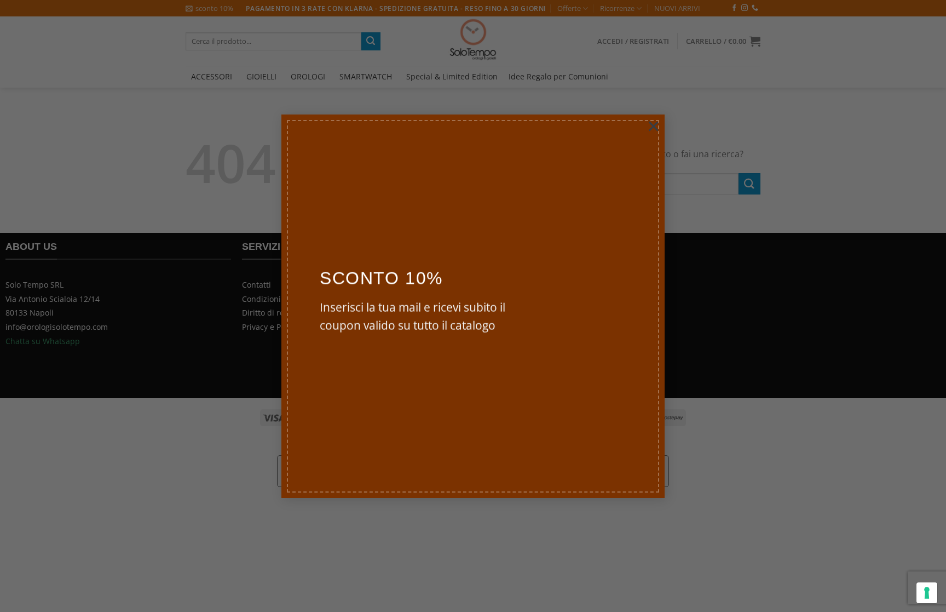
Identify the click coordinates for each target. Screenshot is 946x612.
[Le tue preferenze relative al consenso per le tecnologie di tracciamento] (926, 592)
